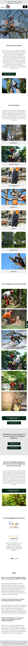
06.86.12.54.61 (17, 3)
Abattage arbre (14, 143)
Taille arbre (14, 271)
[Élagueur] (13, 218)
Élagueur (13, 228)
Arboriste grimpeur (14, 164)
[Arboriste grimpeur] (13, 154)
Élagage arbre (13, 207)
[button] (10, 558)
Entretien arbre (14, 250)
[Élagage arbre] (13, 197)
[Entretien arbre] (13, 240)
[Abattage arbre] (13, 133)
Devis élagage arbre (14, 185)
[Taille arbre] (13, 261)
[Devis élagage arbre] (13, 175)
